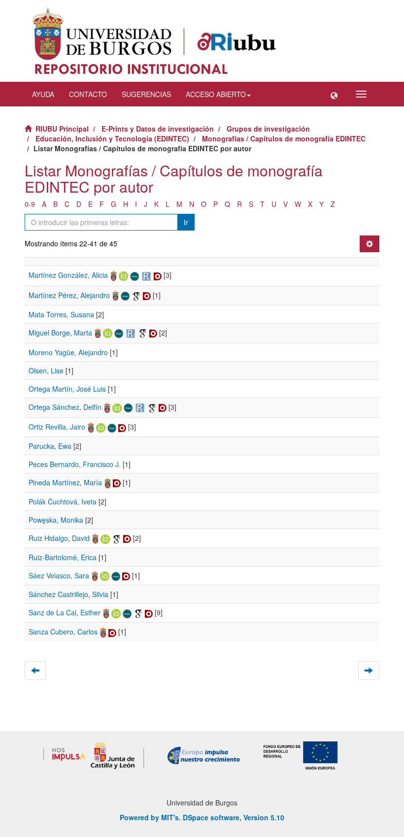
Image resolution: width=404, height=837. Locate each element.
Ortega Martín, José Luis (67, 389)
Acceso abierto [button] (216, 94)
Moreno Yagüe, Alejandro (68, 352)
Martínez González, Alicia (68, 275)
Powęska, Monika (56, 520)
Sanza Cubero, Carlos (63, 631)
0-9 (30, 204)
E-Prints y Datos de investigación (157, 129)
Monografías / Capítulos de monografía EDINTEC (284, 138)
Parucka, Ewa (50, 446)
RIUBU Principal (62, 129)
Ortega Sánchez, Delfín (65, 407)
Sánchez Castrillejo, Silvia (68, 594)
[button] (334, 94)
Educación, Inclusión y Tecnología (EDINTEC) (112, 138)
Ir (186, 222)
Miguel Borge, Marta (60, 332)
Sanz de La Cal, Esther (65, 612)
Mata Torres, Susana (61, 314)
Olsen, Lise (46, 370)
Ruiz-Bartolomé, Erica (63, 557)
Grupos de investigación (268, 129)
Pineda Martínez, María (65, 482)
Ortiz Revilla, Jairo (57, 427)
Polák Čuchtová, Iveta (63, 501)
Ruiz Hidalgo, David (59, 538)
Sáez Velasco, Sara (59, 575)
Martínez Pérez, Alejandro (69, 295)
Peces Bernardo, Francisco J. (75, 464)
